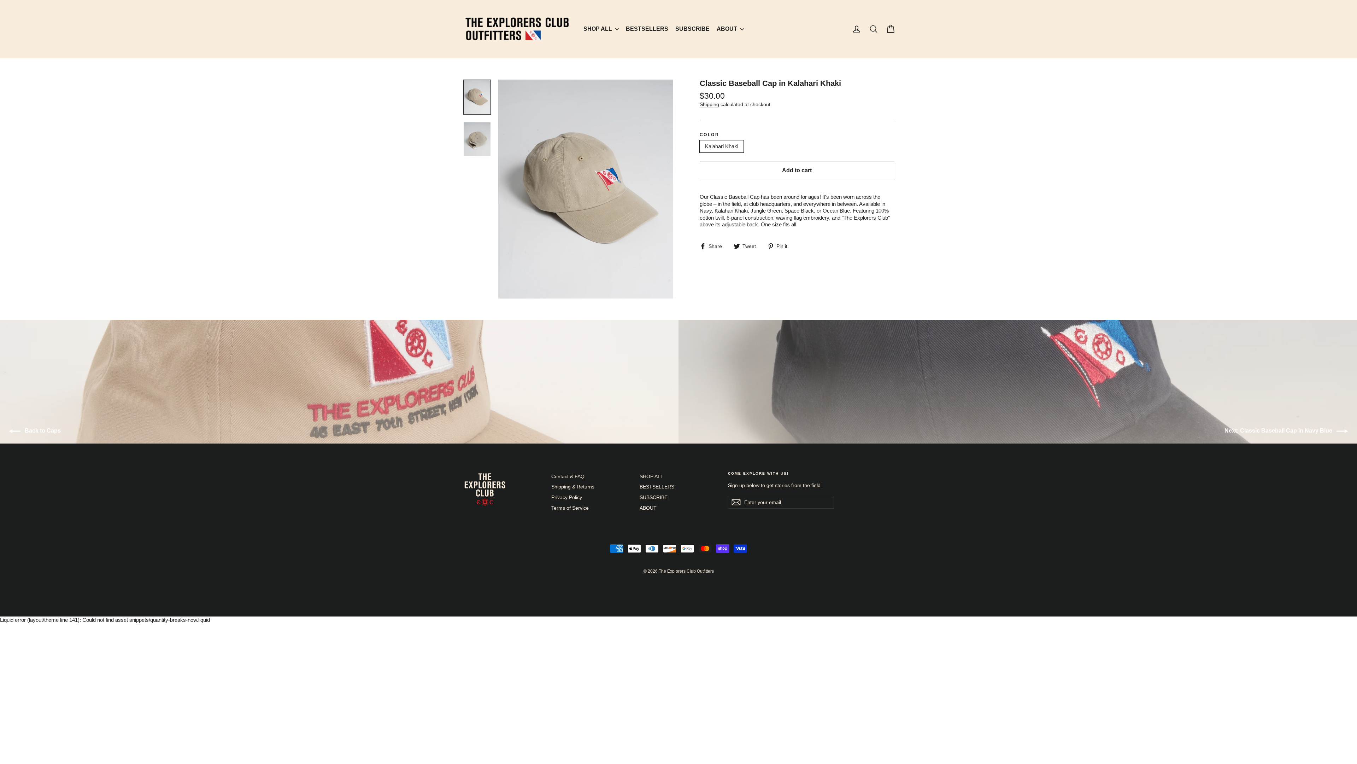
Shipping (709, 104)
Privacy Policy (566, 497)
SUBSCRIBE (692, 29)
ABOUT (728, 29)
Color (709, 135)
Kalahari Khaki (721, 146)
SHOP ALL (598, 29)
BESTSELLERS (647, 29)
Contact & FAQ (567, 476)
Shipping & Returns (572, 487)
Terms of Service (570, 508)
